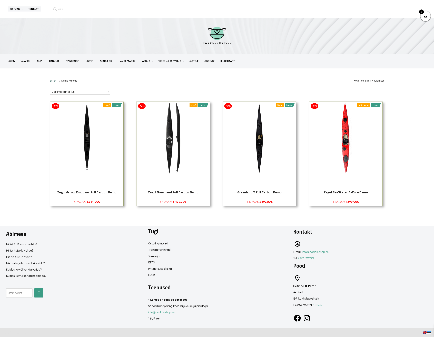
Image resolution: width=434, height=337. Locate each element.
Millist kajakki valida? (19, 250)
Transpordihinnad (159, 249)
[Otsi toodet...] (38, 293)
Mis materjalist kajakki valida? (25, 263)
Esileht (53, 80)
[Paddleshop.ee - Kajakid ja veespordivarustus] (217, 36)
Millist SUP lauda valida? (21, 244)
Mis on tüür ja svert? (19, 257)
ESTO (151, 262)
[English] (425, 332)
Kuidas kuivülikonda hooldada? (26, 275)
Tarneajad (154, 256)
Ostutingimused (158, 243)
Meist (151, 275)
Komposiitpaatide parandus (168, 299)
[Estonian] (429, 332)
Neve (6, 332)
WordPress (34, 332)
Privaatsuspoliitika (160, 268)
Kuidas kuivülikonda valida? (24, 269)
